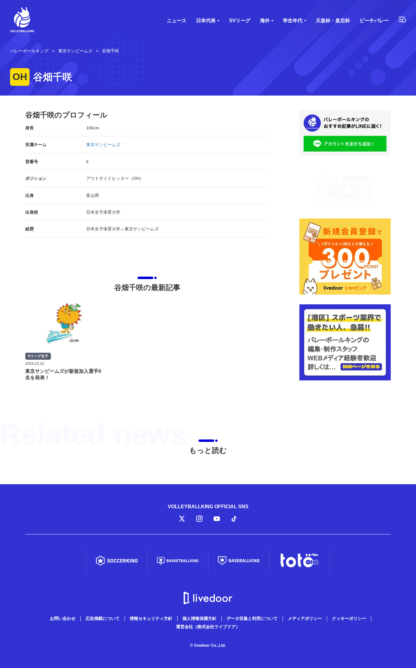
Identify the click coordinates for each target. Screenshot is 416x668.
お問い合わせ (63, 618)
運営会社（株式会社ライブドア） (208, 626)
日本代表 (206, 20)
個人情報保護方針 (199, 618)
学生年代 (292, 20)
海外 (265, 20)
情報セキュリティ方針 (151, 618)
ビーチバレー (374, 20)
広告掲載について (103, 618)
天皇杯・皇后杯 (333, 20)
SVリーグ (239, 20)
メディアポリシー (305, 618)
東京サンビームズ (103, 144)
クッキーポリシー (349, 618)
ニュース (176, 20)
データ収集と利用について (252, 618)
